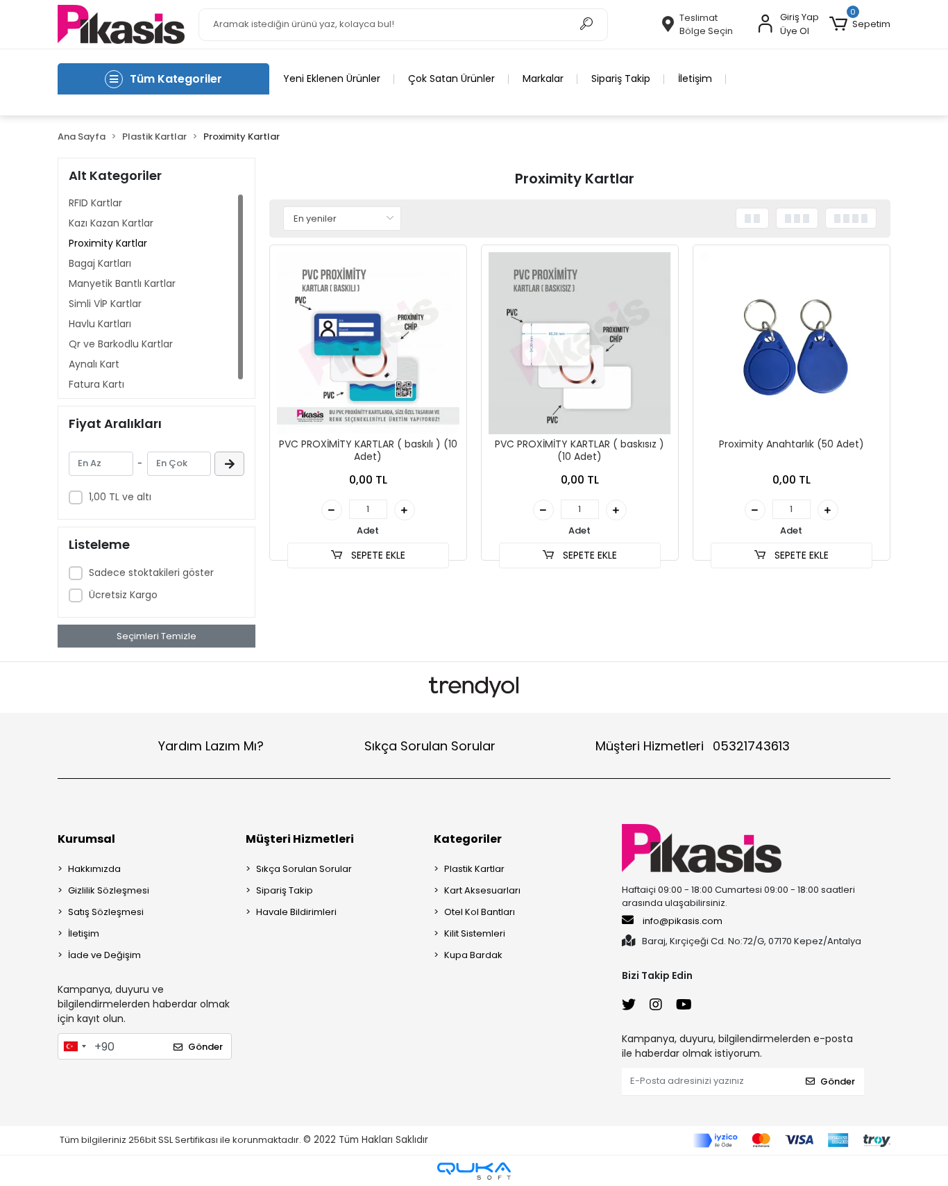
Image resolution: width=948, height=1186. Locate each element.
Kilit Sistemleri (474, 933)
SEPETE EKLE (376, 555)
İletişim (695, 78)
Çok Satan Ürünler (451, 78)
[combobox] (74, 1046)
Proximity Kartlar (108, 243)
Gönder (205, 1046)
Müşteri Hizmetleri (692, 746)
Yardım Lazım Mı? (211, 746)
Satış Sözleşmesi (106, 912)
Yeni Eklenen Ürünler (331, 78)
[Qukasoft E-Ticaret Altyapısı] (474, 1171)
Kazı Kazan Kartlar (111, 223)
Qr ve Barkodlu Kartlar (121, 344)
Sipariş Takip (620, 78)
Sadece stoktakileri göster (151, 572)
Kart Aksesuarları (482, 890)
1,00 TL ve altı (120, 497)
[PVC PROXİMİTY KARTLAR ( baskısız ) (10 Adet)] (580, 343)
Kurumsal (86, 839)
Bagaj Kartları (100, 263)
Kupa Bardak (473, 955)
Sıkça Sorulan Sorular (430, 746)
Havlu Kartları (100, 324)
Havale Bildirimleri (296, 912)
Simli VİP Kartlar (105, 304)
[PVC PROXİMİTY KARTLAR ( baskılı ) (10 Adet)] (368, 343)
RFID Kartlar (95, 203)
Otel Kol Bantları (479, 912)
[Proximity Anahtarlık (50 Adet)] (791, 343)
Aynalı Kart (94, 364)
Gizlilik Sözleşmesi (108, 890)
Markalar (543, 78)
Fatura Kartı (96, 384)
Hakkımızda (94, 868)
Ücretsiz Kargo (123, 595)
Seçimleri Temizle (156, 636)
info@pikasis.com (682, 921)
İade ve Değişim (104, 955)
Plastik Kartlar (474, 868)
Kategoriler (468, 839)
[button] (859, 24)
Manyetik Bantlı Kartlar (122, 283)
